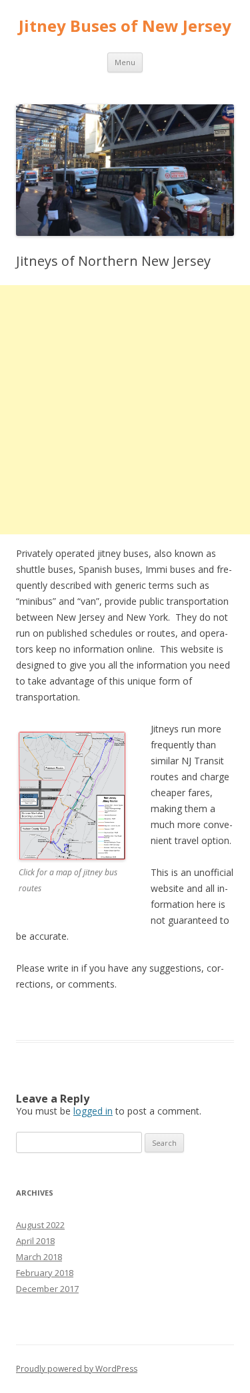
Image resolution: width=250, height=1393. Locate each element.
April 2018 (35, 1241)
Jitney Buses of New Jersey (125, 26)
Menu (125, 62)
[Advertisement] (125, 409)
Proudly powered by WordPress (76, 1368)
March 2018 (39, 1257)
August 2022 (40, 1225)
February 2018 (44, 1273)
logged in (93, 1111)
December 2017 (47, 1289)
